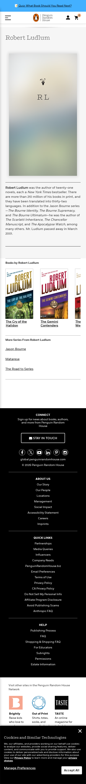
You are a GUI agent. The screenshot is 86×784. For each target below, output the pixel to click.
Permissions (43, 659)
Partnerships (43, 543)
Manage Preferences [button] (20, 768)
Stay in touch (44, 438)
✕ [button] (80, 731)
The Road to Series (19, 369)
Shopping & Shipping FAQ (43, 642)
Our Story (43, 484)
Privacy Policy (43, 583)
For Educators (43, 647)
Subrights (43, 653)
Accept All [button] (71, 770)
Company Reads (43, 560)
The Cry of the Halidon (16, 323)
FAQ (43, 636)
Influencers (43, 555)
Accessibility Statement (43, 513)
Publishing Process (43, 631)
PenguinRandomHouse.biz (43, 566)
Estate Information (43, 664)
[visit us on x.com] (31, 452)
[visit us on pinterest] (56, 452)
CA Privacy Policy (43, 588)
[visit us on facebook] (22, 452)
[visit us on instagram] (65, 452)
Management (43, 501)
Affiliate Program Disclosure (43, 600)
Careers (43, 518)
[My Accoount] (68, 17)
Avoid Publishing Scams (43, 605)
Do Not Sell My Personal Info (43, 594)
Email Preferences (43, 572)
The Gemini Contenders (49, 323)
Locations (43, 496)
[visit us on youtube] (39, 452)
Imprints (43, 524)
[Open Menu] (8, 17)
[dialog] (43, 755)
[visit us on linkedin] (48, 452)
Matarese (12, 359)
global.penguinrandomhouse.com (43, 459)
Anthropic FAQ (43, 611)
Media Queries (43, 549)
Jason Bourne (15, 349)
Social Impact (43, 507)
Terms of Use (43, 577)
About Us (43, 479)
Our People (43, 490)
